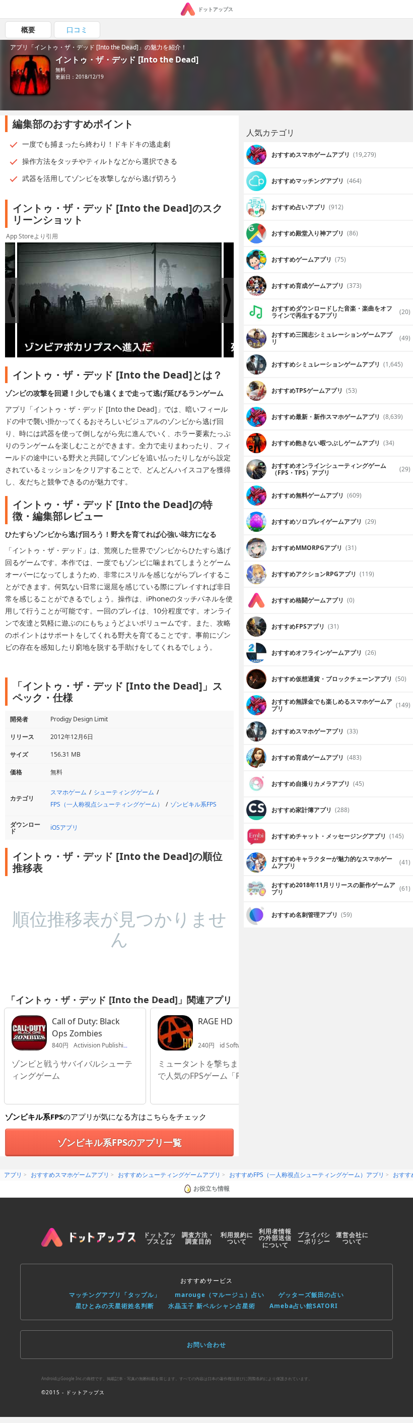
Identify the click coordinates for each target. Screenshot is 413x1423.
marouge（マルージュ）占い (219, 1294)
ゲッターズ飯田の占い (311, 1294)
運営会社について (352, 1238)
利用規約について (237, 1238)
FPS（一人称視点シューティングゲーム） (106, 804)
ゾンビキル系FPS (193, 804)
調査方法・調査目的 (198, 1238)
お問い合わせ (206, 1344)
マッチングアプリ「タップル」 (115, 1294)
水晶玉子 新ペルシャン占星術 (211, 1306)
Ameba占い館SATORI (303, 1306)
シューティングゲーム (124, 792)
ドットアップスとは (160, 1238)
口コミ (77, 29)
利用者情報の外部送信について (275, 1238)
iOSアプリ (64, 827)
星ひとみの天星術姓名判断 (115, 1306)
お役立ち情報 (211, 1188)
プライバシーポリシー (314, 1238)
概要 (28, 29)
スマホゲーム (68, 792)
